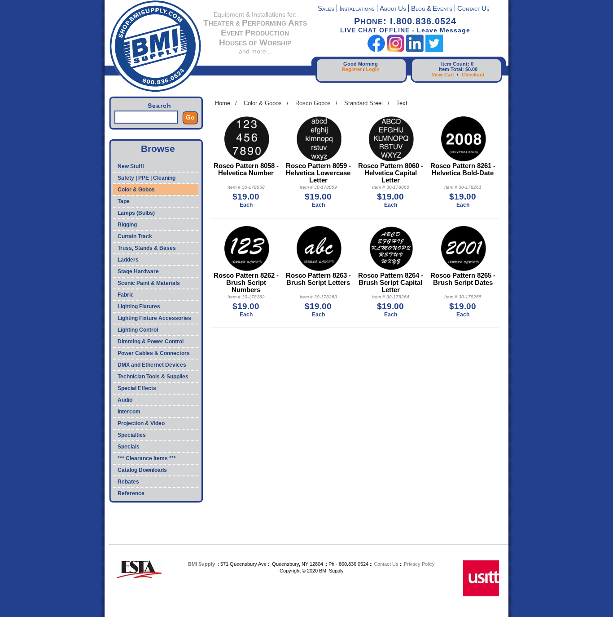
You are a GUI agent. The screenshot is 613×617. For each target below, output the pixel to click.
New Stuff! (131, 166)
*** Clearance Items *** (147, 458)
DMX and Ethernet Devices (152, 365)
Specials (129, 447)
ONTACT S (473, 9)
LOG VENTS (431, 9)
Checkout (473, 74)
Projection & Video (141, 423)
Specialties (132, 435)
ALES (326, 9)
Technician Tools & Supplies (153, 376)
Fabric (126, 295)
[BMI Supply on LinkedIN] (415, 50)
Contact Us (386, 564)
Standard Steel (363, 103)
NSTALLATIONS (357, 9)
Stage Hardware (138, 271)
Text (401, 103)
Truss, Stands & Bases (147, 248)
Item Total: (451, 69)
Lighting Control (138, 330)
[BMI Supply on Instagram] (395, 50)
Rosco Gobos (313, 103)
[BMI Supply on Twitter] (434, 50)
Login (373, 69)
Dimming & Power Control (151, 341)
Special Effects (137, 388)
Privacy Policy (419, 564)
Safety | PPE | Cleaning (146, 178)
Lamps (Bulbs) (136, 213)
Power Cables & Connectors (154, 353)
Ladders (128, 260)
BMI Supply (201, 564)
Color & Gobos (136, 189)
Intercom (129, 411)
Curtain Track (135, 236)
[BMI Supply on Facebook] (376, 50)
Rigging (127, 225)
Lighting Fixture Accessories (154, 318)
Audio (125, 400)
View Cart (443, 74)
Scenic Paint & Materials (149, 283)
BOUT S (393, 9)
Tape (124, 201)
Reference (131, 493)
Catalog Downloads (142, 470)
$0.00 (471, 69)
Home (222, 103)
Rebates (128, 482)
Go (190, 117)
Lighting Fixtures (139, 306)
